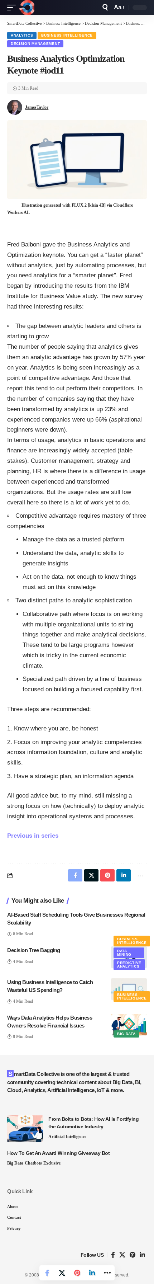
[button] (13, 7)
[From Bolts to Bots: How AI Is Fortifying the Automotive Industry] (25, 1128)
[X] (122, 1255)
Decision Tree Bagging (33, 950)
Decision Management (35, 44)
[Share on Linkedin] (92, 1272)
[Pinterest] (132, 1255)
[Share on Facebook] (46, 1272)
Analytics (22, 35)
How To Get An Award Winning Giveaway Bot (58, 1153)
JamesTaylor (36, 107)
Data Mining (124, 952)
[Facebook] (113, 1255)
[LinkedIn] (142, 1255)
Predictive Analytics (129, 964)
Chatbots (33, 1163)
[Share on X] (61, 1272)
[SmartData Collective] (26, 7)
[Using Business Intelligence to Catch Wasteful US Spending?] (129, 989)
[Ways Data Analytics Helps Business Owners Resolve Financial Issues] (129, 1024)
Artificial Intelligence (67, 1136)
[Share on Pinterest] (77, 1272)
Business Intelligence (67, 35)
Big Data (126, 1034)
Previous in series (32, 835)
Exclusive (52, 1163)
